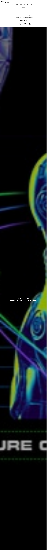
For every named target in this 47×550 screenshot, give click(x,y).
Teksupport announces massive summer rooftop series (23, 15)
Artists (13, 4)
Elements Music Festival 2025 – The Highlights (23, 11)
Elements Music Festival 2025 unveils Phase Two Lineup (23, 17)
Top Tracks (33, 4)
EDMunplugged (5, 2)
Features (28, 4)
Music (17, 4)
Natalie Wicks (20, 298)
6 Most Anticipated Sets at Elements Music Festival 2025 (23, 13)
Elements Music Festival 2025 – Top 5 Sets (23, 10)
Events (24, 4)
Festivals (20, 4)
